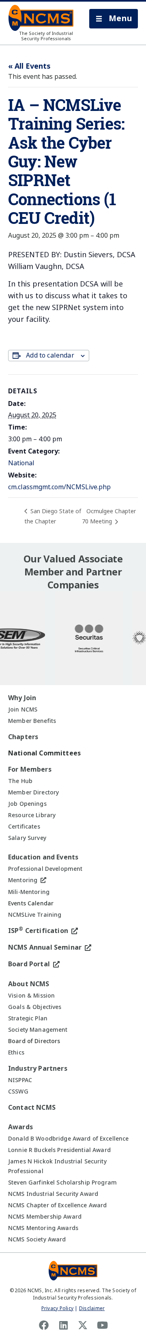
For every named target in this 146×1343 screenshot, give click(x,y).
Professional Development (45, 869)
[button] (113, 18)
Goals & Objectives (35, 1007)
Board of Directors (34, 1041)
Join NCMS (22, 709)
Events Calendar (31, 903)
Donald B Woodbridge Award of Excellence (68, 1139)
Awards (20, 1127)
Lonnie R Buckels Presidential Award (59, 1150)
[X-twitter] (82, 1325)
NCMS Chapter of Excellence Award (57, 1205)
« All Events (29, 66)
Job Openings (27, 804)
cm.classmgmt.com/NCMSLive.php (59, 487)
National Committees (44, 753)
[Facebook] (44, 1325)
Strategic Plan (27, 1018)
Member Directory (33, 792)
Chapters (23, 737)
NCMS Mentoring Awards (43, 1228)
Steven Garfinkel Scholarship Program (62, 1182)
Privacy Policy (57, 1308)
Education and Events (43, 857)
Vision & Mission (31, 996)
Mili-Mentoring (28, 892)
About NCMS (28, 984)
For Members (30, 769)
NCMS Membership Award (45, 1217)
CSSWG (18, 1091)
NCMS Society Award (37, 1239)
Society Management (38, 1030)
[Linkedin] (63, 1325)
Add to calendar (50, 355)
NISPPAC (20, 1080)
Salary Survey (27, 838)
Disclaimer (92, 1308)
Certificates (24, 826)
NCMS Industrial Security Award (53, 1194)
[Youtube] (102, 1325)
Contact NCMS (32, 1107)
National (21, 463)
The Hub (20, 781)
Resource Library (32, 815)
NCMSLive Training (34, 915)
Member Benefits (32, 721)
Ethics (16, 1052)
